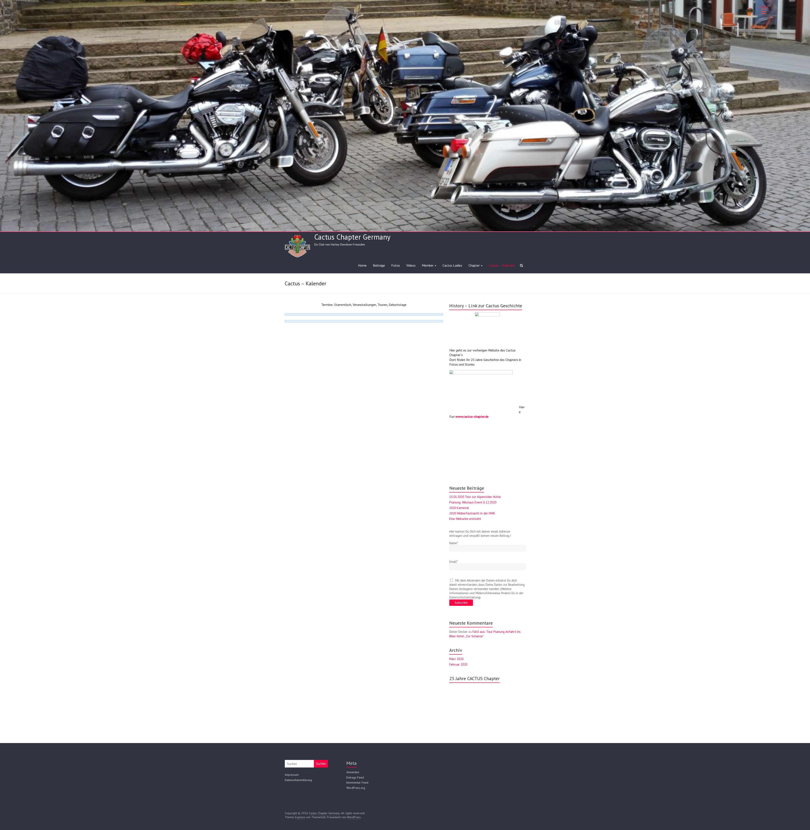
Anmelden (352, 772)
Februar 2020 (458, 664)
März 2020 (456, 659)
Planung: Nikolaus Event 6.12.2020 (472, 502)
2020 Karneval (459, 508)
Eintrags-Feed (355, 777)
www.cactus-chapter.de (472, 416)
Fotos (395, 265)
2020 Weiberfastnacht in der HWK (472, 513)
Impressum (292, 775)
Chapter (474, 265)
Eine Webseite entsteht (465, 519)
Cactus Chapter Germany (352, 236)
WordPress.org (355, 788)
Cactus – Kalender (502, 265)
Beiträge (379, 265)
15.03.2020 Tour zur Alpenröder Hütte (475, 497)
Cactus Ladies (452, 265)
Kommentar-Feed (357, 782)
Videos (411, 265)
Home (362, 265)
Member (427, 265)
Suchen (321, 764)
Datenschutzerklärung (298, 780)
